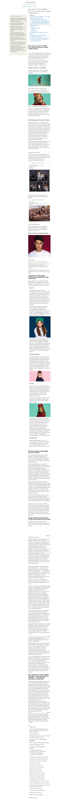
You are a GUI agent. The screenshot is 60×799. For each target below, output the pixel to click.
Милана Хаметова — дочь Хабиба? (39, 19)
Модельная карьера (35, 28)
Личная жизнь (34, 31)
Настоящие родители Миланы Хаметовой (40, 21)
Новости (29, 6)
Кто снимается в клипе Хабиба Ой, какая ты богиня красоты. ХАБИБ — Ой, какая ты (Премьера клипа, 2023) (39, 39)
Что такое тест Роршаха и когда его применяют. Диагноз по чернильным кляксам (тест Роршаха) (18, 20)
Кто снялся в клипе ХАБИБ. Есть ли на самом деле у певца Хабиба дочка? (40, 17)
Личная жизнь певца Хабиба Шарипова (40, 22)
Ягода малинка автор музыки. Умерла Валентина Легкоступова (38, 35)
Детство (33, 26)
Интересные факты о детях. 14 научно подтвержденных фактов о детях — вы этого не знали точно (17, 34)
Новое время (30, 2)
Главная (24, 6)
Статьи (34, 6)
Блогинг (33, 29)
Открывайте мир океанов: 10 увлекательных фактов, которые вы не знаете (18, 39)
